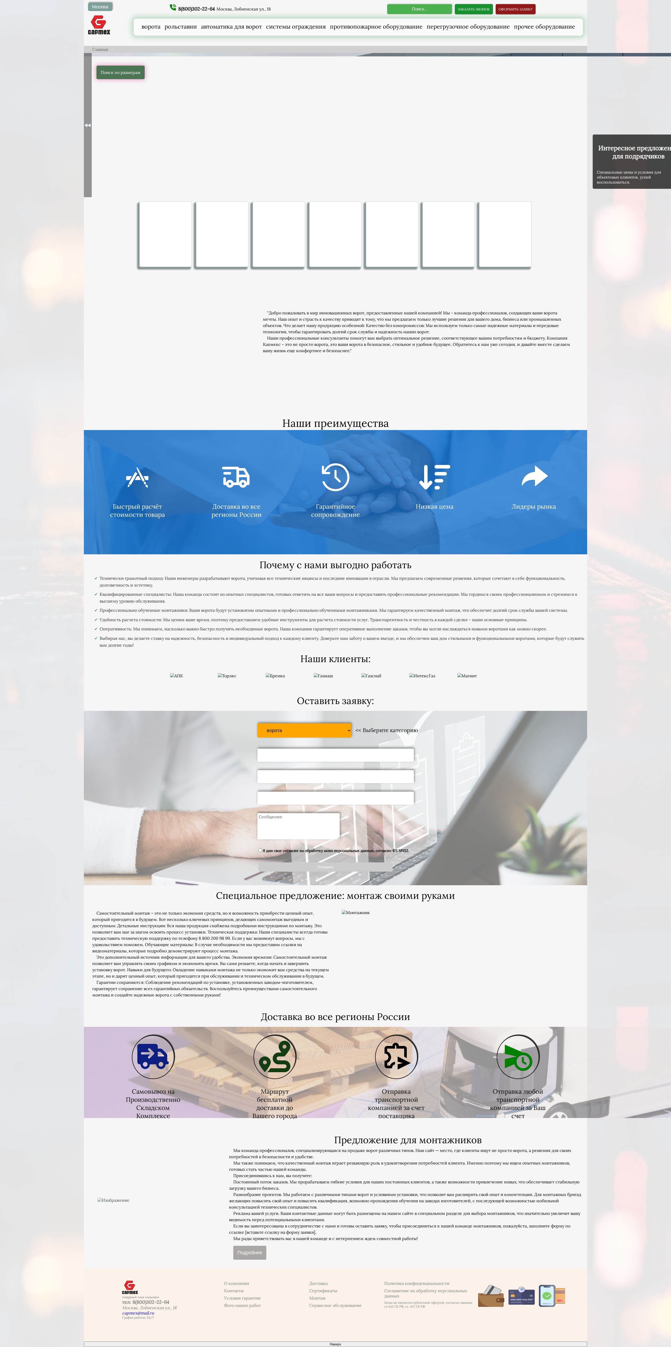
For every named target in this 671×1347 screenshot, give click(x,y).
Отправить (325, 867)
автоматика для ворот (231, 26)
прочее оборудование (544, 26)
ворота (151, 26)
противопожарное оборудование (376, 26)
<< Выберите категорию (386, 730)
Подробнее (249, 1252)
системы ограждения (296, 26)
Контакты (234, 1290)
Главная (100, 49)
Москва (100, 6)
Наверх (335, 1344)
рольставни (181, 26)
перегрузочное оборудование (468, 26)
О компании (236, 1283)
